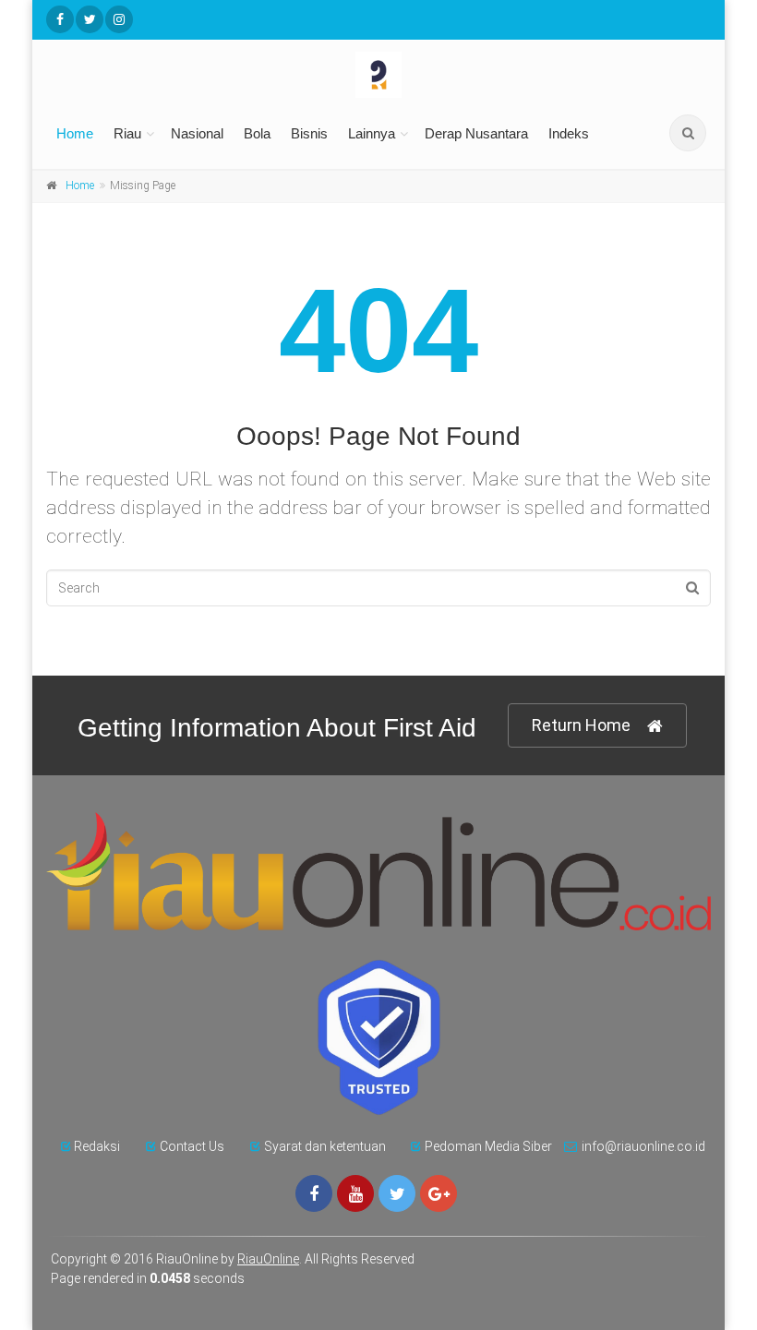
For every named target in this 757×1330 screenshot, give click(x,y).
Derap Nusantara (476, 133)
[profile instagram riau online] (119, 19)
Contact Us (192, 1146)
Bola (257, 133)
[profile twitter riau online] (89, 19)
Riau (127, 133)
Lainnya (371, 133)
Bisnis (309, 133)
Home (74, 133)
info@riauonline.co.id (643, 1146)
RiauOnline (268, 1259)
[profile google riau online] (438, 1193)
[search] (687, 132)
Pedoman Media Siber (488, 1146)
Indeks (568, 133)
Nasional (197, 133)
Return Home (581, 725)
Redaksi (97, 1146)
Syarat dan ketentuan (325, 1146)
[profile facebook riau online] (60, 19)
